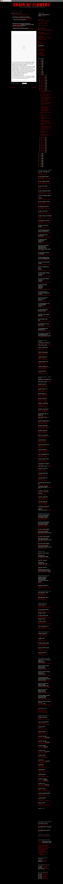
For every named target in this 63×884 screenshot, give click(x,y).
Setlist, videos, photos (42, 729)
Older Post (34, 87)
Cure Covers (20, 10)
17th (51, 345)
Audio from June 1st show (43, 846)
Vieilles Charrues (41, 784)
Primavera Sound (41, 723)
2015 (41, 155)
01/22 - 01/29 (43, 147)
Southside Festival (41, 742)
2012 (41, 160)
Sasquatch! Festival (42, 431)
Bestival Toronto (41, 469)
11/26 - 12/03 (43, 80)
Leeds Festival (41, 799)
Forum (39, 196)
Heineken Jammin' (41, 761)
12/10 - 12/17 (43, 77)
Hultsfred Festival (41, 732)
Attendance (40, 703)
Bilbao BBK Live (41, 770)
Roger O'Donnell (41, 27)
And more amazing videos (43, 848)
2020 (41, 69)
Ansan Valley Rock (41, 634)
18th (48, 487)
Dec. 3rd (47, 336)
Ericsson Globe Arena (42, 182)
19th (51, 487)
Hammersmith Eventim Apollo (44, 518)
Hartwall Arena (41, 177)
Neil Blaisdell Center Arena (43, 644)
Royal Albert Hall (41, 593)
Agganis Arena (41, 479)
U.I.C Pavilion (40, 464)
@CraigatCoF (43, 15)
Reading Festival (41, 794)
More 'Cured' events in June (45, 94)
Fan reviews (40, 853)
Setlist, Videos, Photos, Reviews (44, 663)
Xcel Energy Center (42, 455)
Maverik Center (41, 445)
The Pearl (44, 860)
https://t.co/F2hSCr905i (16, 18)
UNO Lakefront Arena (42, 380)
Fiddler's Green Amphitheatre (43, 450)
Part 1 (46, 868)
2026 (41, 60)
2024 (41, 63)
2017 (41, 74)
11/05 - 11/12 (43, 85)
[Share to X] (25, 83)
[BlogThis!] (24, 83)
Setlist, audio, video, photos (43, 776)
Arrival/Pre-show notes (42, 854)
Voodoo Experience (42, 627)
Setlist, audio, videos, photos (43, 738)
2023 (41, 64)
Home (24, 87)
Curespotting (14, 10)
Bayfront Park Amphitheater (43, 507)
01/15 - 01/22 (43, 148)
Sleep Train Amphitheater (43, 410)
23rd (39, 418)
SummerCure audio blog (43, 712)
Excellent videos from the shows (44, 847)
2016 (41, 153)
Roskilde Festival (41, 756)
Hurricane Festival (41, 737)
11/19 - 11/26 (43, 82)
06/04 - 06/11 (43, 88)
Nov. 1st (39, 250)
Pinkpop (39, 718)
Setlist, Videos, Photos (42, 519)
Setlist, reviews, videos (42, 349)
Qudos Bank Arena (41, 358)
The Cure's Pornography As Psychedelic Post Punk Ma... (45, 104)
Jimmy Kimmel (45, 878)
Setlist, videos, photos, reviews (44, 790)
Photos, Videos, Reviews (43, 824)
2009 (41, 164)
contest (49, 580)
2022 (41, 66)
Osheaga (40, 648)
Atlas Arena (40, 212)
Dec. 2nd (43, 336)
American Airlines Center (43, 394)
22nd (49, 417)
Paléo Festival (41, 780)
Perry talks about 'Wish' (44, 95)
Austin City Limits (41, 622)
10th (48, 381)
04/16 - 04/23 (43, 137)
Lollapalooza (40, 653)
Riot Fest (40, 554)
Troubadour (45, 876)
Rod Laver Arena (41, 362)
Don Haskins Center (42, 399)
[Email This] (22, 83)
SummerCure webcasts (42, 711)
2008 (41, 166)
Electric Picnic (41, 803)
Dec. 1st (39, 336)
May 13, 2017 (28, 19)
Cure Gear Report (41, 850)
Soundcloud (40, 30)
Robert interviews (41, 709)
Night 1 (39, 827)
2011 (41, 161)
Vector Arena (40, 348)
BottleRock (40, 586)
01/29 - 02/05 (43, 145)
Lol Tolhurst (40, 36)
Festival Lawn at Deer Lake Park (44, 436)
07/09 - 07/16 (43, 86)
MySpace (45, 30)
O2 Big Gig (45, 867)
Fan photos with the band (43, 852)
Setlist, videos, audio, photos (43, 719)
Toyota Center (40, 390)
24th (41, 418)
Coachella (44, 861)
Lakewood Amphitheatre (42, 502)
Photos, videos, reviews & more (44, 836)
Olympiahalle (40, 221)
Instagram (40, 43)
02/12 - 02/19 (43, 142)
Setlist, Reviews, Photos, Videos (44, 183)
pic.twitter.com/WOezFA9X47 (17, 26)
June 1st (39, 842)
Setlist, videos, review (42, 494)
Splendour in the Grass (42, 353)
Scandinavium (41, 192)
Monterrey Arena (41, 610)
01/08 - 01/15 (43, 150)
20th (39, 488)
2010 (41, 163)
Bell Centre (40, 474)
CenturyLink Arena (41, 441)
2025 (41, 61)
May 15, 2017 (30, 28)
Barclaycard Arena (41, 202)
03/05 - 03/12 (43, 140)
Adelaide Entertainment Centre (44, 367)
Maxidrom (40, 727)
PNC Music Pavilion (42, 498)
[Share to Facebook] (26, 83)
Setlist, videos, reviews (42, 386)
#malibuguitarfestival (16, 24)
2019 (41, 71)
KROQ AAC (45, 877)
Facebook (50, 30)
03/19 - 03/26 (43, 139)
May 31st (40, 841)
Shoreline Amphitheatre (42, 422)
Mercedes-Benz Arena (42, 207)
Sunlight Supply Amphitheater (44, 426)
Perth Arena (40, 372)
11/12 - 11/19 (43, 83)
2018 (41, 72)
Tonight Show (45, 873)
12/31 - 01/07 (43, 75)
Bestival (39, 173)
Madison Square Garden (42, 485)
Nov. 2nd (43, 250)
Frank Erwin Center (42, 385)
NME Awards (45, 866)
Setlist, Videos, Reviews (42, 174)
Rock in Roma (41, 765)
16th (48, 345)
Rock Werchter (41, 746)
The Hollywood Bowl (42, 416)
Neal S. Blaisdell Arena (42, 343)
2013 (41, 158)
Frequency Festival (41, 789)
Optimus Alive (41, 775)
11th (51, 381)
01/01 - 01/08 (43, 151)
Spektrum (40, 187)
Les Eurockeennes (41, 751)
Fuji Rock (40, 639)
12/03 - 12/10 (43, 78)
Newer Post (13, 87)
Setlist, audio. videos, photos (43, 771)
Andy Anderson (41, 49)
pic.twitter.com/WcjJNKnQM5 (26, 18)
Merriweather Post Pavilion (43, 492)
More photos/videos (42, 849)
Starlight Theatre (41, 460)
